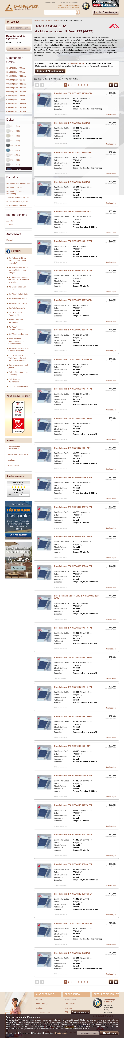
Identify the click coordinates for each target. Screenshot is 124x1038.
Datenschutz (69, 1003)
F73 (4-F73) (15, 164)
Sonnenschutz (49, 20)
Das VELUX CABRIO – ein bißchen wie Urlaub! (18, 349)
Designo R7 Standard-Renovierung (15, 192)
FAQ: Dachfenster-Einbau (18, 386)
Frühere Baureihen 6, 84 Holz (17, 201)
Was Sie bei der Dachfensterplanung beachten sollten (16, 341)
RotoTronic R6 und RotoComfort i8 (15, 320)
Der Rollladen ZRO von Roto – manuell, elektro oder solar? (17, 260)
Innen (56, 20)
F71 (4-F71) (15, 155)
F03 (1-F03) (15, 135)
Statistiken (37, 1033)
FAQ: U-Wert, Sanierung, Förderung (18, 373)
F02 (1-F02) (15, 131)
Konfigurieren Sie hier (76, 63)
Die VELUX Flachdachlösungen (15, 327)
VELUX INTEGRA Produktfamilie (15, 313)
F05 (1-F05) (15, 140)
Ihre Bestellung (41, 1003)
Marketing (49, 1033)
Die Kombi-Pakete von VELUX (17, 287)
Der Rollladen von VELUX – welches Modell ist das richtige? (19, 270)
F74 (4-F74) (16, 169)
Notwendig (12, 1033)
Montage (11, 460)
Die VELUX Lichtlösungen (18, 334)
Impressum (69, 1007)
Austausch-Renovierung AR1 (17, 197)
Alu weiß (9, 224)
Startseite (37, 20)
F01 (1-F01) (15, 126)
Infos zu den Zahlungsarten (18, 454)
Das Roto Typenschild (16, 308)
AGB (67, 1012)
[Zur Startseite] (22, 7)
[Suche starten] (78, 12)
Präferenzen (24, 1033)
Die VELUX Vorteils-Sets (17, 294)
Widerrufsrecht (13, 465)
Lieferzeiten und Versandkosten (14, 448)
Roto (42, 20)
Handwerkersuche (43, 1012)
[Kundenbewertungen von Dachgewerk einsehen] (18, 495)
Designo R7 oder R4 (14, 187)
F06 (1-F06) (15, 145)
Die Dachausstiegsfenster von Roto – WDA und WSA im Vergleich (18, 279)
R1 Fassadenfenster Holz (16, 205)
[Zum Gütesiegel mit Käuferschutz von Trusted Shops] (86, 6)
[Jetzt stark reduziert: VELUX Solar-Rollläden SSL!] (105, 3)
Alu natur (9, 220)
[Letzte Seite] (116, 85)
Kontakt (39, 999)
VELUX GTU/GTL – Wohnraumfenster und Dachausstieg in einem (17, 358)
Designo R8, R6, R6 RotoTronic (18, 183)
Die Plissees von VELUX (17, 298)
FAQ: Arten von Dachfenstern (14, 380)
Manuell (9, 240)
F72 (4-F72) (15, 160)
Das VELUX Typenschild (17, 303)
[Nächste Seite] (111, 85)
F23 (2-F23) (15, 150)
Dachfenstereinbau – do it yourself (18, 366)
